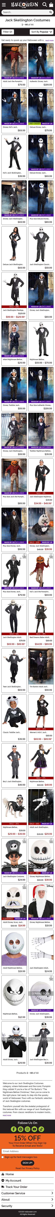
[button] (51, 4)
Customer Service (13, 1193)
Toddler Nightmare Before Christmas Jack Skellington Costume (40, 451)
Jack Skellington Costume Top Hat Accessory (13, 876)
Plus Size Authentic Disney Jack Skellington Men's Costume (40, 405)
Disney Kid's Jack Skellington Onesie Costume (10, 127)
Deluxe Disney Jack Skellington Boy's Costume (40, 173)
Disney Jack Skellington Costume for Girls (12, 451)
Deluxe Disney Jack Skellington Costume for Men (39, 127)
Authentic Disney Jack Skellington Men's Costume (40, 81)
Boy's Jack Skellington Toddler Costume (12, 781)
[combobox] (24, 12)
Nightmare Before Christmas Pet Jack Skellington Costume (11, 827)
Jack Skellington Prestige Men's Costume (13, 310)
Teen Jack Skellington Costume (12, 687)
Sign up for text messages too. (21, 1157)
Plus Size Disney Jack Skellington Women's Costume (11, 592)
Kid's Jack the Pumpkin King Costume (39, 592)
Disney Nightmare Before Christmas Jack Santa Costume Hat (40, 922)
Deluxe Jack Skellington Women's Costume (12, 264)
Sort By (39, 31)
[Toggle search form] (45, 4)
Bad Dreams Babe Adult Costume (39, 637)
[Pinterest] (20, 1129)
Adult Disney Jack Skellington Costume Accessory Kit (11, 1059)
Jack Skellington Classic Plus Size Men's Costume (39, 264)
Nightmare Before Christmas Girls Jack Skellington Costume (38, 781)
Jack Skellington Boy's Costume (39, 1059)
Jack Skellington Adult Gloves (39, 968)
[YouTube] (34, 1129)
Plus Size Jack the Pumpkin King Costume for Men (14, 497)
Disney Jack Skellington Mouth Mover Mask (39, 1014)
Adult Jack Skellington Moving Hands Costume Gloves (39, 827)
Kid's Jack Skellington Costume (12, 173)
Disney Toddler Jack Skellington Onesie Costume (11, 405)
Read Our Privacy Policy (27, 1168)
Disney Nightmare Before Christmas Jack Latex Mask (40, 876)
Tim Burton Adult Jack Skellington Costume (38, 687)
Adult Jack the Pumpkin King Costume (12, 81)
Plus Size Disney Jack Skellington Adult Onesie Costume (13, 546)
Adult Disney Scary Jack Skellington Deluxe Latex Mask (13, 922)
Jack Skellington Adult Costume (12, 637)
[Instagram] (27, 1129)
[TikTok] (41, 1129)
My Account (13, 1180)
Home (10, 1174)
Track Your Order (16, 1187)
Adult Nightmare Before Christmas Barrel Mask (12, 968)
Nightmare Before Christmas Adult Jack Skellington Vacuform (11, 1014)
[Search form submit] (51, 12)
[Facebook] (13, 1129)
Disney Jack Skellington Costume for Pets (39, 546)
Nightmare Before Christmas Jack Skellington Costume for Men (40, 359)
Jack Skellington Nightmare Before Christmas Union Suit (41, 497)
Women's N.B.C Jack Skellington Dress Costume (40, 732)
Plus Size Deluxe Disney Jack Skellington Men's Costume (39, 219)
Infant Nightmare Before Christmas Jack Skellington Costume (14, 359)
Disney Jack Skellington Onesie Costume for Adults (40, 310)
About (5, 1199)
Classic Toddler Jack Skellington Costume (11, 732)
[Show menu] (4, 4)
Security (6, 1206)
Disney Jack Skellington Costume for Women (12, 219)
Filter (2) (7, 31)
